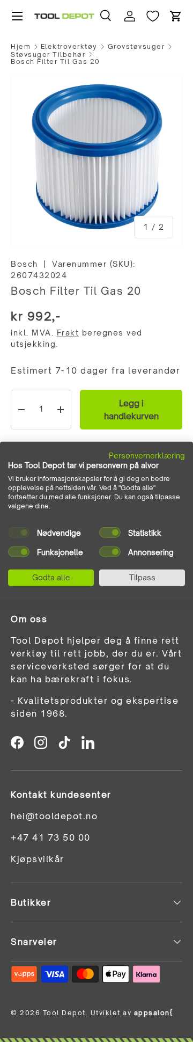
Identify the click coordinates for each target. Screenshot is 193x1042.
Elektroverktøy (69, 46)
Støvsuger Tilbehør (48, 55)
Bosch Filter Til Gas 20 (55, 62)
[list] (96, 161)
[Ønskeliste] (153, 16)
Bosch (24, 263)
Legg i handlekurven (131, 409)
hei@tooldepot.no (54, 816)
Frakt (68, 332)
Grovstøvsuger (136, 46)
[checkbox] (18, 532)
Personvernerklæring (147, 455)
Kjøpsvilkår (37, 859)
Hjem (21, 46)
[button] (176, 16)
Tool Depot (64, 1013)
